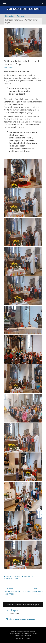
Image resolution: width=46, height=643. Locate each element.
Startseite (9, 16)
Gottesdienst (28, 576)
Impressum (19, 639)
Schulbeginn (12, 610)
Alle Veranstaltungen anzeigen (20, 619)
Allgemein (16, 576)
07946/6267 (34, 633)
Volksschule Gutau (23, 9)
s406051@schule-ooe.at (23, 635)
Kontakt (27, 639)
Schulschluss (8, 578)
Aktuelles (21, 16)
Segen (16, 578)
